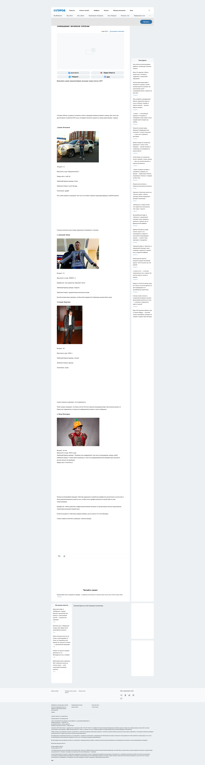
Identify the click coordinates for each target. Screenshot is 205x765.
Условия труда (95, 707)
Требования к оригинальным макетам (59, 705)
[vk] (59, 556)
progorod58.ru (75, 731)
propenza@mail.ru (72, 720)
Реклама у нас (125, 15)
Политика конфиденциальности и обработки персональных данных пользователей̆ (58, 708)
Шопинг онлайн (54, 691)
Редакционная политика (77, 705)
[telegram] (64, 556)
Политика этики (95, 705)
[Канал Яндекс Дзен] (133, 695)
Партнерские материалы (96, 15)
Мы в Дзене (80, 15)
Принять (146, 22)
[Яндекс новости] (107, 72)
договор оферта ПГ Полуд (57, 746)
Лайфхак (96, 10)
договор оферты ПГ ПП (56, 747)
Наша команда (75, 707)
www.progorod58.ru (63, 716)
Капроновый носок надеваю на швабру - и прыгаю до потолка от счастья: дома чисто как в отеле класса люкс (90, 595)
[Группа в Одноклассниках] (125, 695)
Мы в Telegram (112, 15)
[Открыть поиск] (149, 10)
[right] (152, 16)
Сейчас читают (84, 10)
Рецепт (106, 10)
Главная (53, 712)
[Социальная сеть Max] (107, 76)
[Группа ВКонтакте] (73, 72)
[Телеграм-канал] (73, 76)
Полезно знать (82, 691)
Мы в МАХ (70, 15)
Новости (72, 10)
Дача (131, 10)
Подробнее (93, 751)
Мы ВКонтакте (58, 15)
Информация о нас (139, 15)
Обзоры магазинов (119, 10)
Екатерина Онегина (117, 31)
